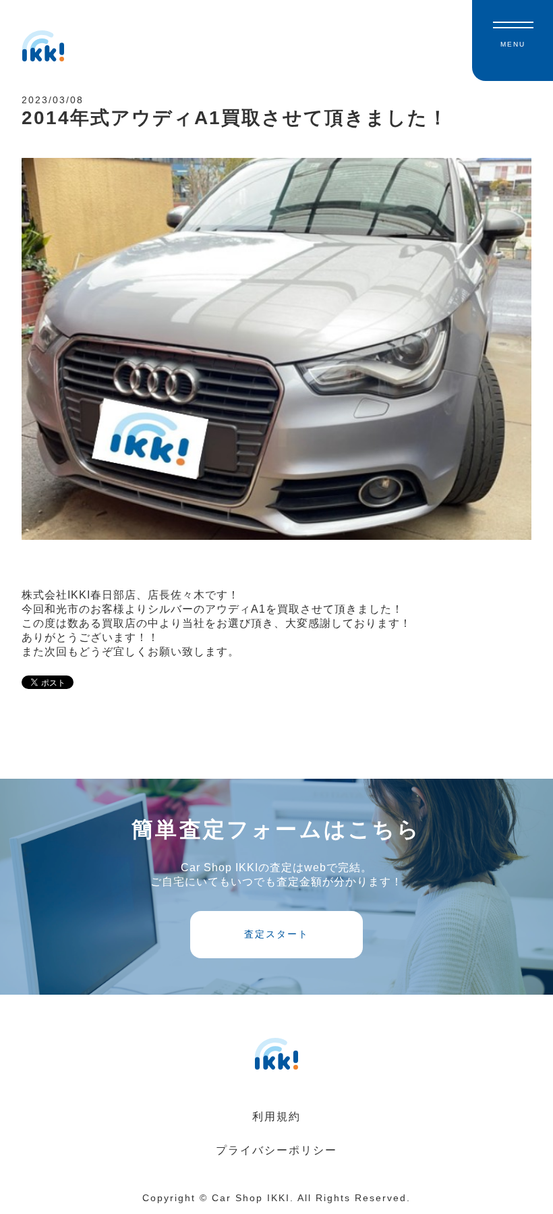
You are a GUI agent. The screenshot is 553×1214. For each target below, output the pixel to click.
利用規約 (276, 1116)
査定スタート (276, 934)
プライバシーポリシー (276, 1150)
